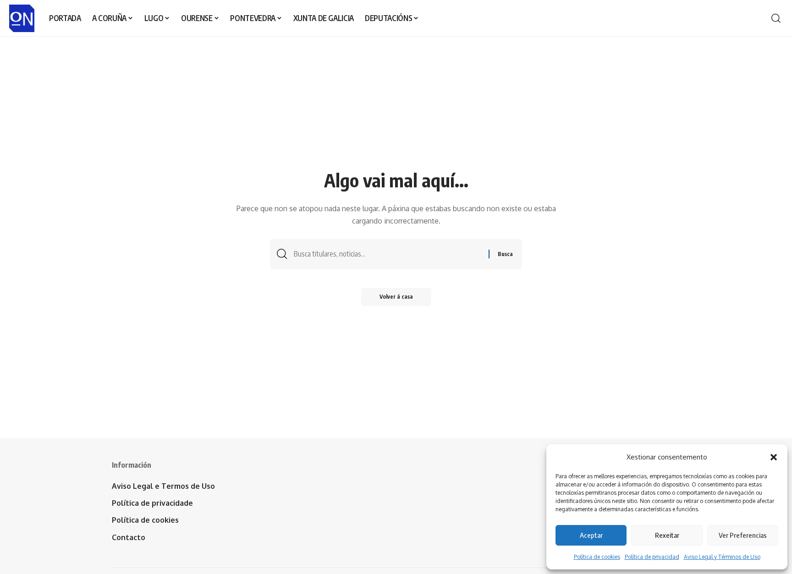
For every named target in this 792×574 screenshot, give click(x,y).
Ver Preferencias (743, 535)
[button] (773, 457)
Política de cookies (597, 556)
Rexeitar (667, 535)
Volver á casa (396, 296)
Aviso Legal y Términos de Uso (722, 556)
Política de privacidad (652, 556)
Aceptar (591, 535)
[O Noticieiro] (21, 18)
